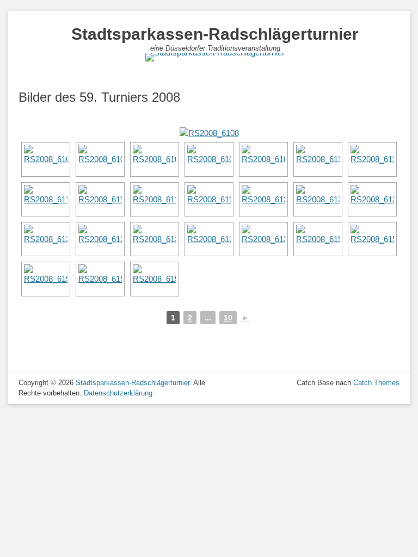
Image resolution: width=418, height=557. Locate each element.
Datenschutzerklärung (118, 393)
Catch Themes (376, 383)
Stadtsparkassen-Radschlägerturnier (215, 34)
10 (228, 317)
